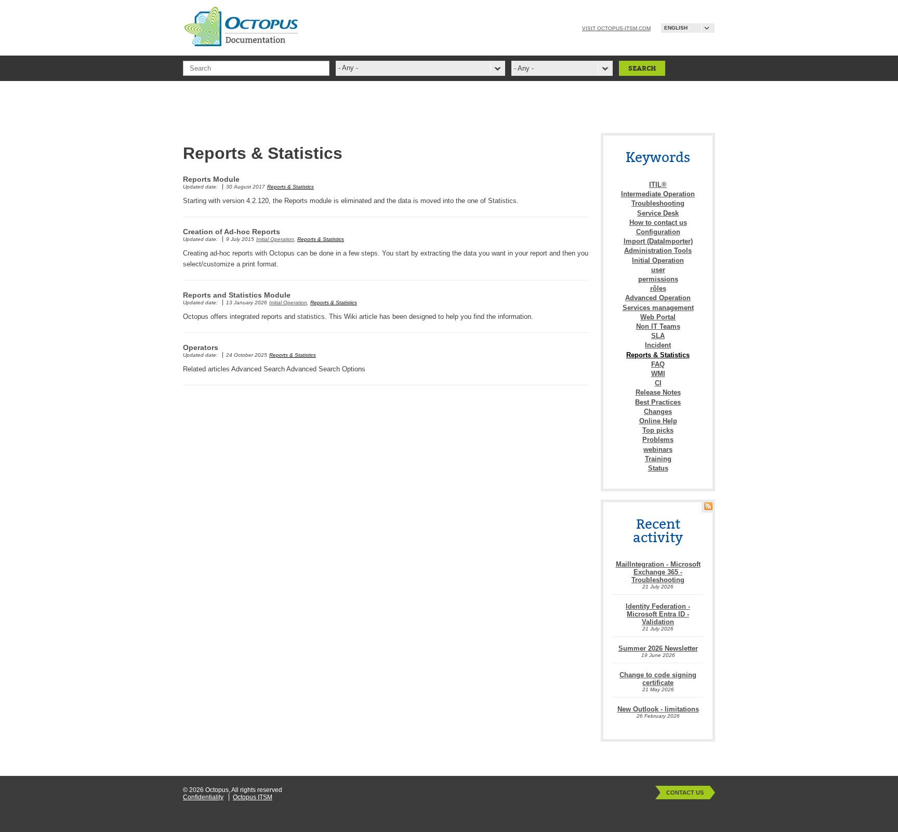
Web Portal (658, 317)
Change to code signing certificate (657, 679)
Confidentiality (203, 797)
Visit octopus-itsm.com (616, 28)
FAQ (658, 364)
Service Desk (658, 213)
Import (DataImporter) (658, 241)
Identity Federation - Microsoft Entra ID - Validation (658, 614)
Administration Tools (658, 250)
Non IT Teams (658, 326)
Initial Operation (275, 239)
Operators (200, 347)
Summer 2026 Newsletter (658, 648)
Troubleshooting (657, 203)
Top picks (658, 430)
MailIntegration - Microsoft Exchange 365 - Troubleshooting (658, 572)
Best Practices (658, 402)
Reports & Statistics (290, 187)
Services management (658, 308)
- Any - (524, 68)
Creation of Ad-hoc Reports (231, 231)
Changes (658, 411)
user (658, 270)
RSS (708, 506)
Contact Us (685, 792)
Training (658, 459)
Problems (658, 440)
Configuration (658, 232)
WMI (658, 374)
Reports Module (211, 179)
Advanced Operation (658, 298)
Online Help (658, 421)
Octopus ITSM (252, 797)
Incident (658, 345)
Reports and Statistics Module (236, 295)
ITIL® (658, 185)
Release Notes (658, 392)
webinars (657, 449)
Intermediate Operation (658, 194)
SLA (658, 336)
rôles (658, 288)
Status (658, 468)
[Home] (240, 43)
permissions (658, 279)
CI (658, 383)
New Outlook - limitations (658, 709)
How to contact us (658, 222)
